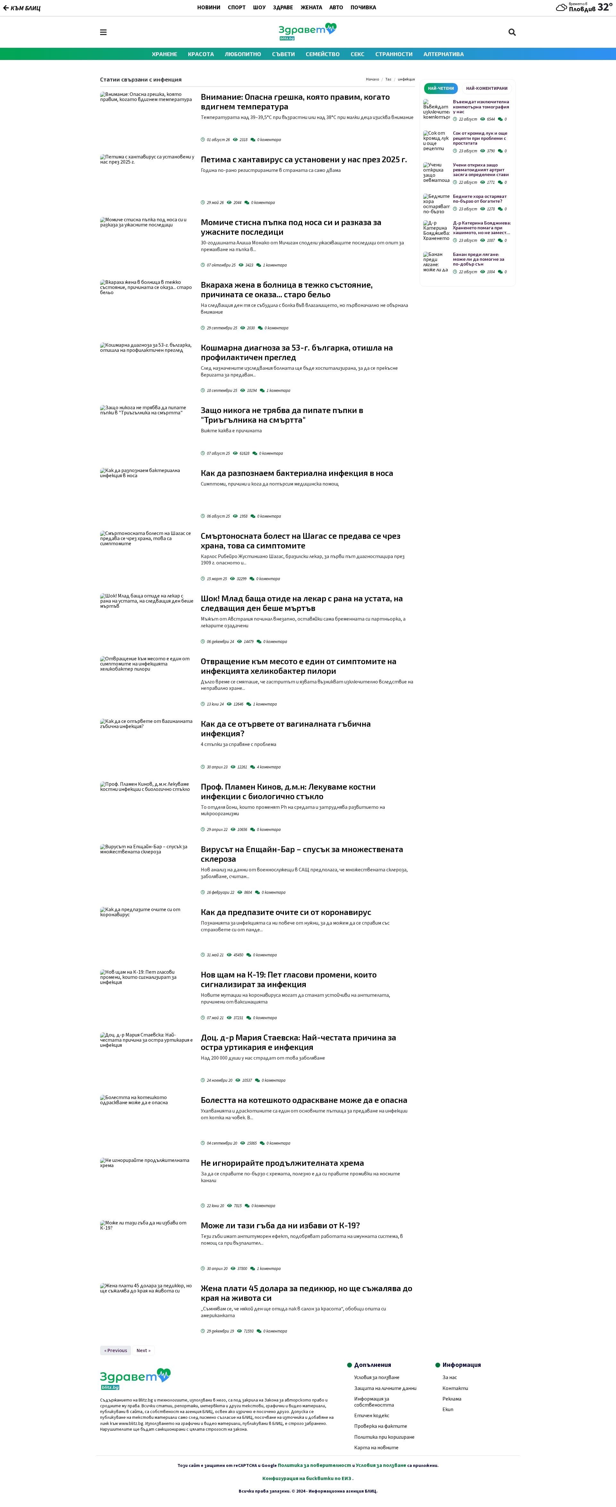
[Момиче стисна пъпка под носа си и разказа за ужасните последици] (147, 243)
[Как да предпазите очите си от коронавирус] (147, 933)
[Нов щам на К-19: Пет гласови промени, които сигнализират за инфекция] (147, 996)
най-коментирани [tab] (487, 88)
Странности (394, 53)
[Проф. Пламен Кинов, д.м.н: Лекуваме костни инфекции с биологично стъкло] (147, 808)
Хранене (164, 53)
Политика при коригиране (384, 1437)
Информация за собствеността (374, 1402)
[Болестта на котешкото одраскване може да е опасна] (147, 1121)
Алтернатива (444, 53)
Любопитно (243, 53)
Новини (208, 8)
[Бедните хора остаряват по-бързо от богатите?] (436, 204)
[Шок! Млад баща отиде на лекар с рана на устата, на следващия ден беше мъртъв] (147, 620)
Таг (388, 79)
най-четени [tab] (441, 88)
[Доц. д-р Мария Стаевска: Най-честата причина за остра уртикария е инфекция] (147, 1059)
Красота (201, 53)
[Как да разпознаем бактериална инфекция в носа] (147, 494)
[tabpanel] (467, 188)
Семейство (323, 53)
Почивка (363, 8)
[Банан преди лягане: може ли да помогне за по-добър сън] (436, 262)
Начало (372, 79)
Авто (336, 8)
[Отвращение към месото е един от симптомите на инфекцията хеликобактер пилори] (147, 682)
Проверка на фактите (380, 1426)
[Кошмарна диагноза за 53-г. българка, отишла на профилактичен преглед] (147, 369)
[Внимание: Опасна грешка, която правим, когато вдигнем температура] (147, 118)
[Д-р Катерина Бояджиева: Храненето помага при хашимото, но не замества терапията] (436, 230)
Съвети (283, 53)
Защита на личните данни (385, 1388)
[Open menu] (103, 32)
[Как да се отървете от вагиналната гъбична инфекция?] (147, 745)
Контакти (455, 1388)
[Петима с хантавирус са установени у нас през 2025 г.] (147, 180)
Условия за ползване (376, 1377)
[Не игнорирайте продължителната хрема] (147, 1184)
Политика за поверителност (314, 1465)
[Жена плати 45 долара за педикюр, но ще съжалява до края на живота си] (147, 1309)
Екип (447, 1409)
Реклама (451, 1398)
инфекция (406, 79)
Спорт (237, 8)
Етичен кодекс (371, 1415)
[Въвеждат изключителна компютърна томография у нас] (436, 109)
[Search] (512, 32)
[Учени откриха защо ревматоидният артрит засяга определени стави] (436, 172)
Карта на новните (376, 1447)
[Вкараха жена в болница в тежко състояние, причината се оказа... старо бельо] (147, 306)
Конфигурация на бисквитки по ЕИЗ (307, 1478)
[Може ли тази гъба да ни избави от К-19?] (147, 1247)
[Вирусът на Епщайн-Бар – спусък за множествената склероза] (147, 870)
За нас (449, 1377)
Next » (143, 1350)
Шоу (259, 8)
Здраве (283, 8)
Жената (311, 8)
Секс (357, 53)
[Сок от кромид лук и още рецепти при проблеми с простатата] (436, 141)
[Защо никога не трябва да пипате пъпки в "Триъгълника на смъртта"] (147, 431)
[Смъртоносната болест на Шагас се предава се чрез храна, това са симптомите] (147, 557)
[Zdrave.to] (308, 38)
